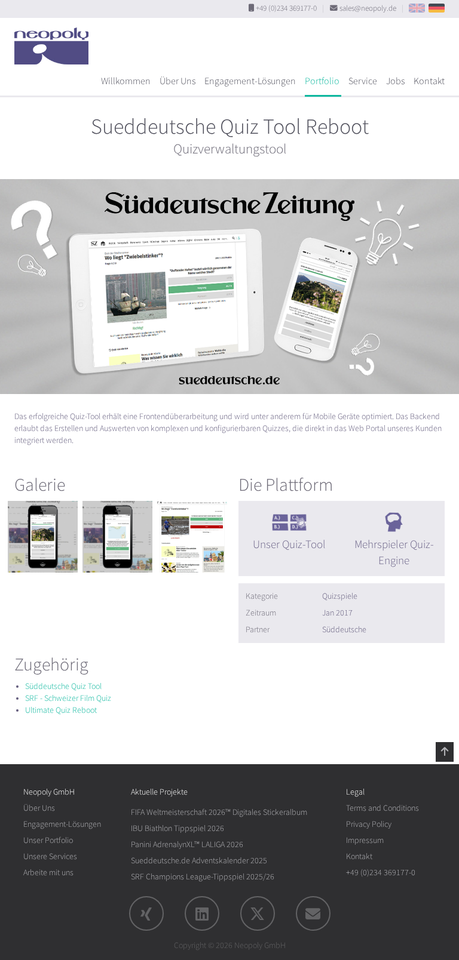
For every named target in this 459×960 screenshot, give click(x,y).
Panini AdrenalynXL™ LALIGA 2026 (187, 844)
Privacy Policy (368, 824)
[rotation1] (43, 537)
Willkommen (126, 81)
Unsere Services (50, 856)
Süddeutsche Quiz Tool (63, 686)
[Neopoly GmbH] (54, 41)
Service (362, 81)
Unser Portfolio (48, 840)
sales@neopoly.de (367, 8)
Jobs (395, 81)
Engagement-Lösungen (250, 81)
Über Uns (177, 81)
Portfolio (322, 81)
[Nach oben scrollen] (445, 751)
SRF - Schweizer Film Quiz (68, 698)
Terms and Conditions (382, 808)
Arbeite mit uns (48, 872)
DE (437, 8)
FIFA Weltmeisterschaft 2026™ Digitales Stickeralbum (219, 812)
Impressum (365, 840)
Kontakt (429, 81)
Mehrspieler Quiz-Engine (394, 552)
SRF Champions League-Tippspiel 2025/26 (202, 877)
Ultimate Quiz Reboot (61, 710)
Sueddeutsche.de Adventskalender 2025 (199, 861)
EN (417, 8)
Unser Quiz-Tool (289, 544)
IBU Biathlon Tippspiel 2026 (177, 828)
